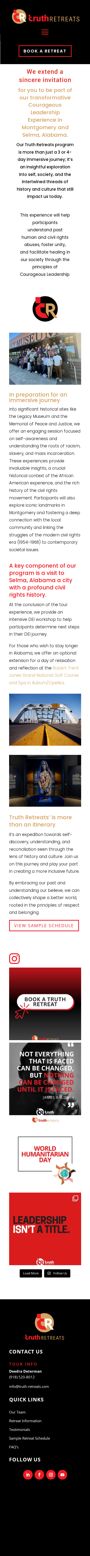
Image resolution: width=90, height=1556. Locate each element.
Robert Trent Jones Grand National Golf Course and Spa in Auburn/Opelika (44, 675)
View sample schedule (44, 925)
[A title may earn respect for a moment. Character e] (45, 1229)
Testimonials (19, 1429)
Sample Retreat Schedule (29, 1438)
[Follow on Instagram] (51, 1475)
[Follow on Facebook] (39, 1475)
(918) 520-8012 (22, 1377)
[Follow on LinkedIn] (28, 1475)
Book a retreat (45, 51)
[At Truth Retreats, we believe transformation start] (45, 1079)
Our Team (17, 1412)
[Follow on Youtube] (62, 1475)
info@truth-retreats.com (29, 1386)
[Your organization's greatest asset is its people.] (45, 1004)
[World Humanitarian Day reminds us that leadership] (45, 1154)
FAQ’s (13, 1446)
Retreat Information (25, 1420)
